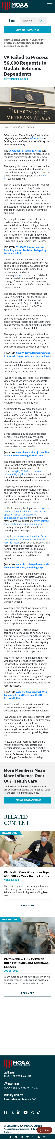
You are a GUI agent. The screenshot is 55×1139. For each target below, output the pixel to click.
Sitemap (35, 1129)
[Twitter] (12, 1112)
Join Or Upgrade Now (27, 800)
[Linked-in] (18, 1112)
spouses (19, 275)
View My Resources (27, 29)
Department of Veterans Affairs (25, 150)
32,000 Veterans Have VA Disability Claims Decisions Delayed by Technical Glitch (25, 250)
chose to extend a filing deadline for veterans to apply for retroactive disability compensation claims (26, 513)
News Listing (21, 39)
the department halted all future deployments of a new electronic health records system (25, 539)
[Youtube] (25, 1112)
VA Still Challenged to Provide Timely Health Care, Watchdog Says (26, 566)
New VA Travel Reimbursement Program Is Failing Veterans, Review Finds (27, 354)
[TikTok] (38, 1112)
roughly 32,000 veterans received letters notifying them (25, 472)
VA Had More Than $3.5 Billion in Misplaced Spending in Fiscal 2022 (27, 454)
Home (7, 39)
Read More (27, 905)
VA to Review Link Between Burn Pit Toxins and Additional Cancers (27, 963)
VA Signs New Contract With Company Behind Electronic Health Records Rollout (25, 695)
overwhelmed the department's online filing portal (26, 522)
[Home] (15, 6)
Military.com (36, 138)
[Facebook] (5, 1112)
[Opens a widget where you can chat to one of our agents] (44, 1130)
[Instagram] (32, 1112)
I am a (13, 20)
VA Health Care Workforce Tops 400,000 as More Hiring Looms (27, 874)
